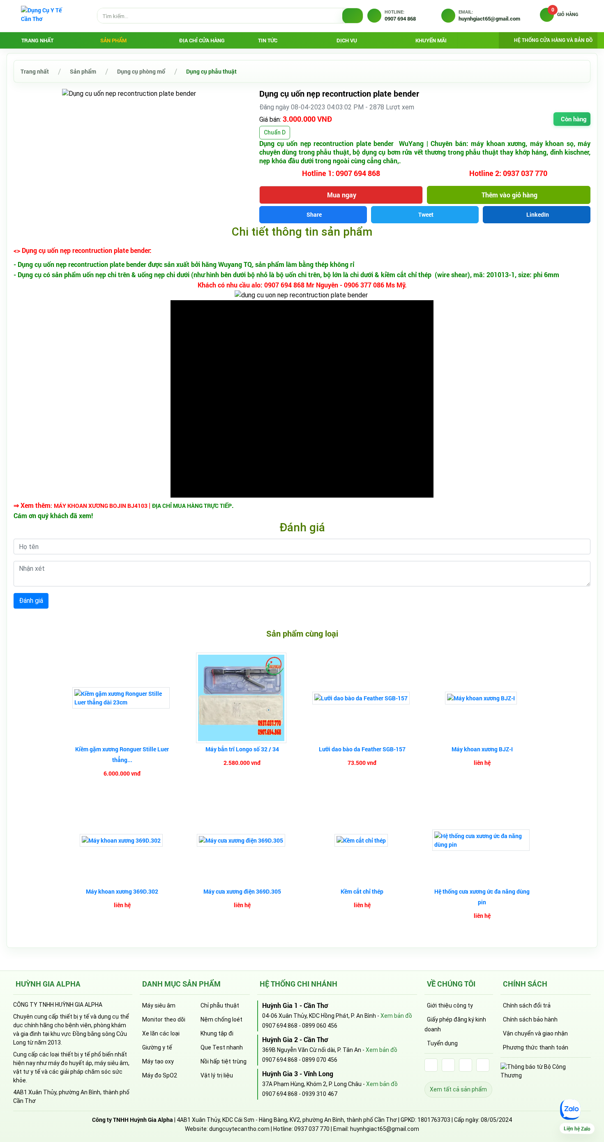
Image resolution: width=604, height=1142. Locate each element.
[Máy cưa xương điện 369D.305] (242, 840)
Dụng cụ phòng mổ (141, 71)
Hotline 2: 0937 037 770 (508, 173)
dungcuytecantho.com (239, 1129)
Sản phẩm (83, 71)
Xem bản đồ (396, 1015)
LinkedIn (537, 214)
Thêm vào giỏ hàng (509, 194)
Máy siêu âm (158, 1005)
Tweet (425, 214)
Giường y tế (157, 1047)
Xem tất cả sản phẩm (458, 1089)
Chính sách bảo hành (530, 1019)
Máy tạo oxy (158, 1061)
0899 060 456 (319, 1025)
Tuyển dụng (442, 1043)
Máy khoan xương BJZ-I (482, 749)
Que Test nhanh (222, 1047)
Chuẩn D (275, 132)
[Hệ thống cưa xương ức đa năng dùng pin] (482, 840)
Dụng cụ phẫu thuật (211, 71)
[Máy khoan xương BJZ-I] (482, 698)
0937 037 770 (312, 1129)
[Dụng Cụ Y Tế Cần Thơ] (46, 15)
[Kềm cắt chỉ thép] (362, 840)
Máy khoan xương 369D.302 (122, 891)
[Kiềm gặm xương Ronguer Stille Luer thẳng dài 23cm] (122, 698)
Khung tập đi (217, 1033)
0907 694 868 (279, 1025)
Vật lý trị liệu (217, 1075)
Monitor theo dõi (163, 1019)
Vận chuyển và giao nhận (535, 1033)
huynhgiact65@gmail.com (384, 1129)
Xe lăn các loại (161, 1033)
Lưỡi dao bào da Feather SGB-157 (362, 749)
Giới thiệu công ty (450, 1005)
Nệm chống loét (221, 1019)
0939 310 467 (319, 1094)
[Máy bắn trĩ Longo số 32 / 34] (242, 698)
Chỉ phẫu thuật (220, 1005)
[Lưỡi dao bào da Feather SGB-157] (362, 698)
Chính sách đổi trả (527, 1005)
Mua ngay (341, 194)
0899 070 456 (319, 1059)
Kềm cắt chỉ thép (362, 891)
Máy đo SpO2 (159, 1075)
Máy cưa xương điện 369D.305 (242, 891)
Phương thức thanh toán (535, 1047)
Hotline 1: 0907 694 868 (341, 173)
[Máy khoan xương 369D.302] (122, 840)
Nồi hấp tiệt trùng (224, 1061)
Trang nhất (37, 40)
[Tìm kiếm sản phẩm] (352, 16)
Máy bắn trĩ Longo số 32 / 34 (242, 749)
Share (314, 214)
